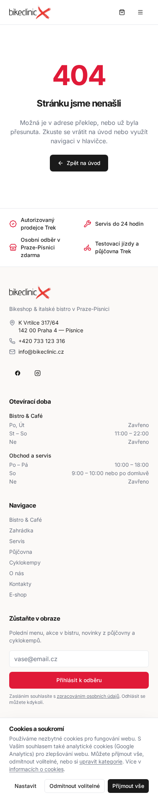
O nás (16, 573)
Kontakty (20, 584)
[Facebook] (17, 373)
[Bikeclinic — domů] (30, 12)
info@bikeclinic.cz (41, 351)
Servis (17, 541)
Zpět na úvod (83, 163)
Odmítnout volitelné (74, 786)
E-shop (18, 594)
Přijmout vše (128, 786)
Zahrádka (21, 530)
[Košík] (122, 12)
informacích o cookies (36, 769)
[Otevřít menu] (140, 12)
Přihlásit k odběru (79, 680)
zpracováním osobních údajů (88, 696)
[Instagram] (37, 373)
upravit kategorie (100, 761)
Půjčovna (20, 551)
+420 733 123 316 (41, 341)
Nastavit (25, 786)
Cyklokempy (25, 562)
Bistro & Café (25, 519)
